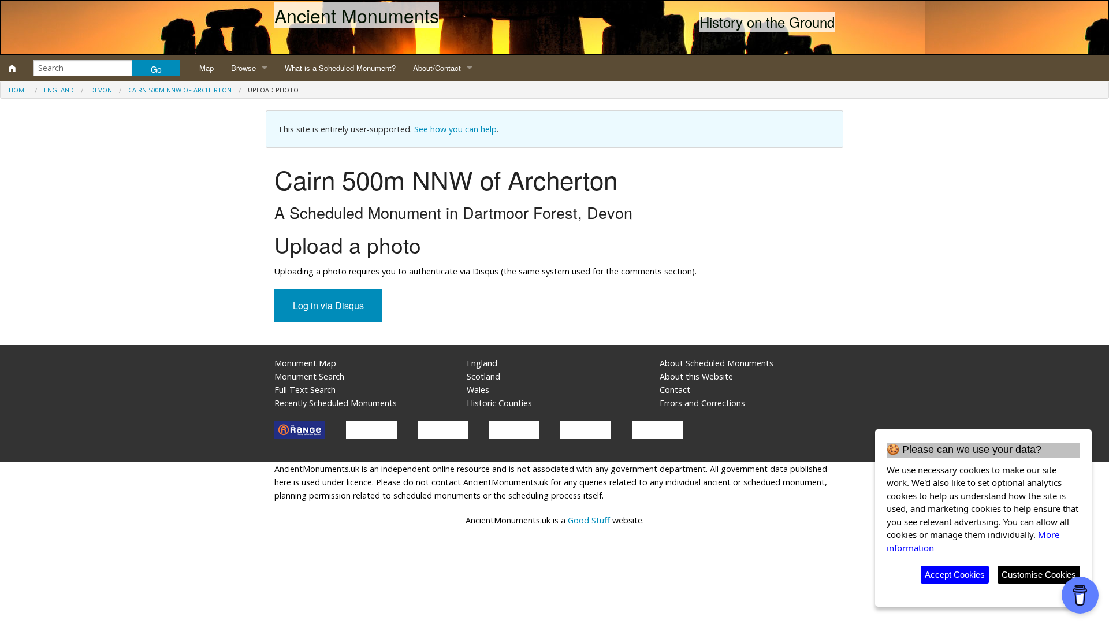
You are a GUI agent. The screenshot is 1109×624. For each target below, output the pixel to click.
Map (206, 67)
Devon (101, 90)
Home (18, 90)
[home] (12, 68)
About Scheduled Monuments (716, 363)
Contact (675, 389)
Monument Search (309, 376)
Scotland (483, 376)
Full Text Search (305, 389)
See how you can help (455, 129)
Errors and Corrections (702, 403)
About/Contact (437, 67)
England (59, 90)
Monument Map (305, 363)
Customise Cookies (1039, 575)
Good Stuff (589, 520)
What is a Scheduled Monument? (340, 67)
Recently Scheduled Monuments (335, 403)
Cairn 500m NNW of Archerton (180, 90)
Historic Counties (499, 403)
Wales (478, 389)
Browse (243, 67)
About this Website (696, 376)
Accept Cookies (955, 575)
